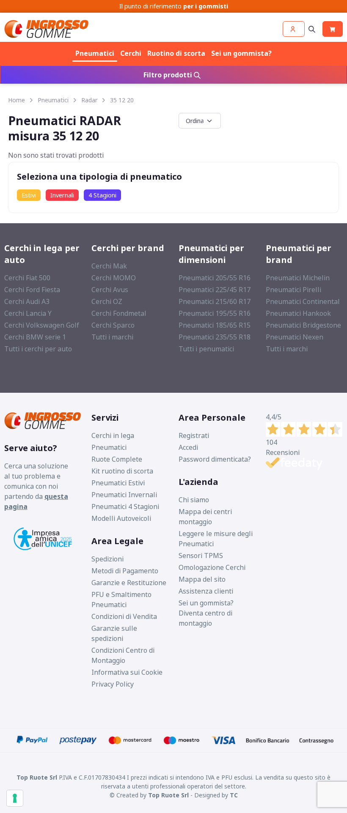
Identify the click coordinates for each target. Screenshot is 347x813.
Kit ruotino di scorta (122, 471)
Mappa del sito (202, 579)
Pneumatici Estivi (118, 482)
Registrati (194, 435)
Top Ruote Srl (168, 795)
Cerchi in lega (112, 435)
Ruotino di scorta (176, 53)
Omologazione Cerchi (212, 567)
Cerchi (130, 53)
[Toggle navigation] (312, 29)
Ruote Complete (116, 459)
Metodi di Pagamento (124, 570)
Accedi (188, 447)
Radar (89, 100)
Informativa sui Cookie (126, 672)
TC (234, 795)
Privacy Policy (112, 684)
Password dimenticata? (215, 459)
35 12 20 (122, 100)
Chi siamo (194, 499)
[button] (294, 29)
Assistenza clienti (206, 591)
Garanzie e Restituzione (128, 582)
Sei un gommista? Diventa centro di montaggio (206, 613)
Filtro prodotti (168, 74)
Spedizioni (107, 559)
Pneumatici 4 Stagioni (125, 506)
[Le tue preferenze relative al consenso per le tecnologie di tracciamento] (15, 798)
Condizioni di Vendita (124, 616)
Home (16, 100)
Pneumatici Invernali (124, 494)
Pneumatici (94, 53)
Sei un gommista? (241, 53)
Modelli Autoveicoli (121, 518)
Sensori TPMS (201, 555)
